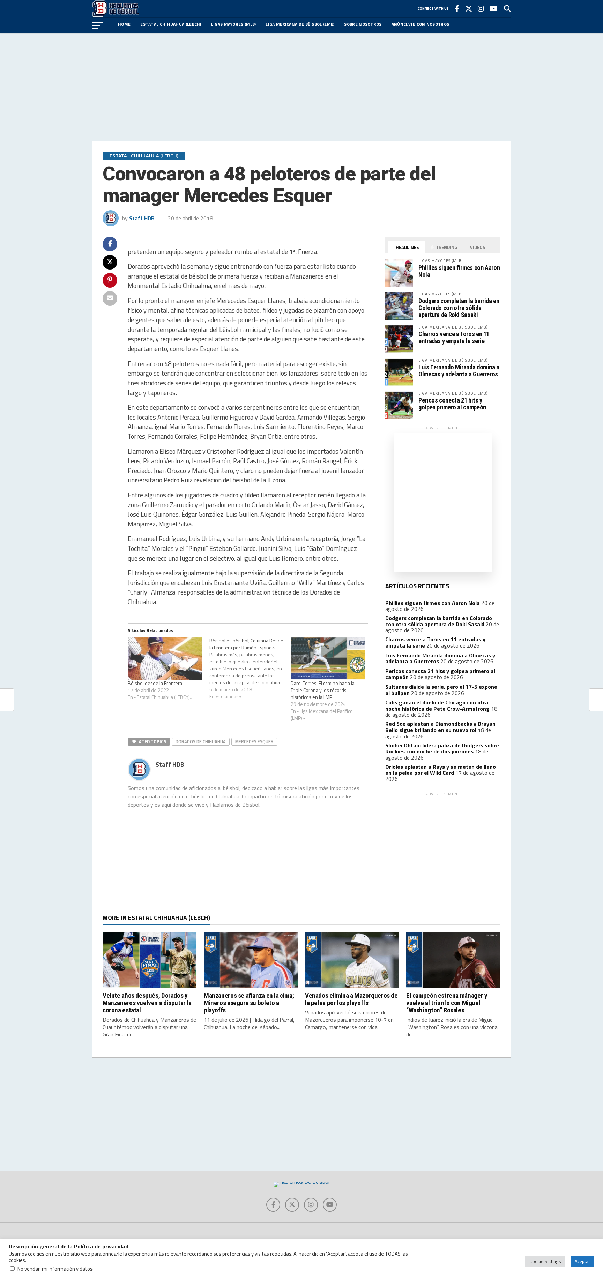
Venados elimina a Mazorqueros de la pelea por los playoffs (351, 999)
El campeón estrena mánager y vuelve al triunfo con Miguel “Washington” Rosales (446, 1002)
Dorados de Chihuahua (201, 741)
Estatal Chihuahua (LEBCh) (170, 24)
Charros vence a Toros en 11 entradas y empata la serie (453, 337)
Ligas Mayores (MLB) (233, 24)
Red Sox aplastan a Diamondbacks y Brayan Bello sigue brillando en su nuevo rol (440, 726)
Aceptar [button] (582, 1261)
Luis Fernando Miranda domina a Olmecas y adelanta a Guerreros (458, 370)
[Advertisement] (301, 87)
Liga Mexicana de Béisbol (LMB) (300, 24)
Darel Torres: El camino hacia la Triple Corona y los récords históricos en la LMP (323, 690)
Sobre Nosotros (362, 24)
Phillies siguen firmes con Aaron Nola (459, 271)
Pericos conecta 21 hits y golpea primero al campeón (452, 404)
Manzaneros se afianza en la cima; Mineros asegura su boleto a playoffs (249, 1002)
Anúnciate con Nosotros (420, 24)
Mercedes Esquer (254, 741)
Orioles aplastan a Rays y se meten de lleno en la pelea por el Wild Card (440, 769)
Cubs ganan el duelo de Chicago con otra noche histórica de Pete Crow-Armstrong (437, 705)
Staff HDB (142, 218)
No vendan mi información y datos (54, 1269)
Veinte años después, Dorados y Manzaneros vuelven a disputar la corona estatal (147, 1002)
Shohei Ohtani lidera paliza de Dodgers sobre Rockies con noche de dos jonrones (442, 748)
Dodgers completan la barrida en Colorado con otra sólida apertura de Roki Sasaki (458, 307)
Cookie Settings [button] (545, 1261)
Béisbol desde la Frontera (155, 683)
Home (124, 24)
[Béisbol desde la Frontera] (165, 658)
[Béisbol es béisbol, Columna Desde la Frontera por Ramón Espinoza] (250, 668)
